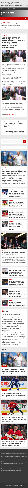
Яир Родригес (15, 344)
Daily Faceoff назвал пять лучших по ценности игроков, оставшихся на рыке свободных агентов (17, 215)
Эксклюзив (8, 344)
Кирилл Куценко (11, 326)
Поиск (24, 141)
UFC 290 (4, 314)
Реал (11, 334)
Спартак (16, 336)
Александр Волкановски (9, 316)
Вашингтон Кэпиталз (17, 317)
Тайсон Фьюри (6, 338)
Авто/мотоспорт (16, 314)
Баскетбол (9, 317)
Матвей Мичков (11, 333)
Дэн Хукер (19, 321)
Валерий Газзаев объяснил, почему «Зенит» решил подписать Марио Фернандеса (17, 294)
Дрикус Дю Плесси (12, 321)
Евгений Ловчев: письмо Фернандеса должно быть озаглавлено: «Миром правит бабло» (17, 273)
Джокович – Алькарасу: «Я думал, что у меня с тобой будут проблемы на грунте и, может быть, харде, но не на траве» (14, 124)
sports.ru (10, 112)
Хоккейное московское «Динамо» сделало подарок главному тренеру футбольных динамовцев (14, 171)
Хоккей (4, 168)
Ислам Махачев (19, 323)
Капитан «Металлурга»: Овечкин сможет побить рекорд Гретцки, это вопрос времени (17, 204)
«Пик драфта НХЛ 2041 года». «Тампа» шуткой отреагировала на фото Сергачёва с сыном (16, 194)
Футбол (4, 250)
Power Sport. (7, 12)
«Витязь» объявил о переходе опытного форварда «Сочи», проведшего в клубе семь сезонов (17, 226)
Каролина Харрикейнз (17, 325)
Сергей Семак (10, 336)
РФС (8, 334)
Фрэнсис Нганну (12, 339)
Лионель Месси (19, 326)
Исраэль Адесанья (6, 325)
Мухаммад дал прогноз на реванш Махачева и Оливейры (14, 132)
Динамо (4, 321)
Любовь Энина (10, 114)
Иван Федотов (11, 323)
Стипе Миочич (22, 336)
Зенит (4, 323)
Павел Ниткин (20, 333)
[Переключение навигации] (3, 18)
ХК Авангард (13, 342)
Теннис (4, 35)
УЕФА (12, 338)
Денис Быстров (7, 319)
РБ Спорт (4, 334)
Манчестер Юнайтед (13, 331)
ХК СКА (19, 342)
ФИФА (15, 338)
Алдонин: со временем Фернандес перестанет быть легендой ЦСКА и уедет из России (16, 283)
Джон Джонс (18, 319)
